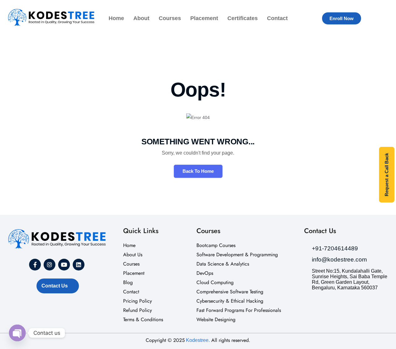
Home (116, 18)
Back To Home (198, 171)
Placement (204, 18)
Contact (277, 18)
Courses (170, 18)
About (141, 18)
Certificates (242, 18)
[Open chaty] (17, 333)
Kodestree (197, 340)
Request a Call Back (386, 174)
